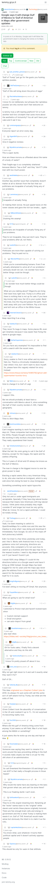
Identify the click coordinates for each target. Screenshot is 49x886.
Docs (4, 873)
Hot (4, 61)
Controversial (21, 61)
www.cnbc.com (7, 26)
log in (17, 48)
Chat (5, 66)
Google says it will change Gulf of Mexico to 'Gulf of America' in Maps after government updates (17, 19)
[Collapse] (4, 72)
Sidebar (6, 55)
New (31, 61)
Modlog (5, 864)
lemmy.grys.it (9, 2)
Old (37, 61)
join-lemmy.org (8, 882)
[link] (8, 29)
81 (4, 29)
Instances (6, 868)
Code (4, 877)
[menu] (45, 2)
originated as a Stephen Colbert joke (27, 690)
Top (10, 61)
